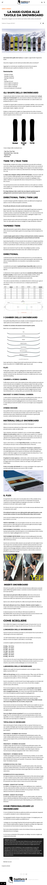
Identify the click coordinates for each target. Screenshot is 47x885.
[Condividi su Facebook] (41, 23)
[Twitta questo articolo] (43, 23)
